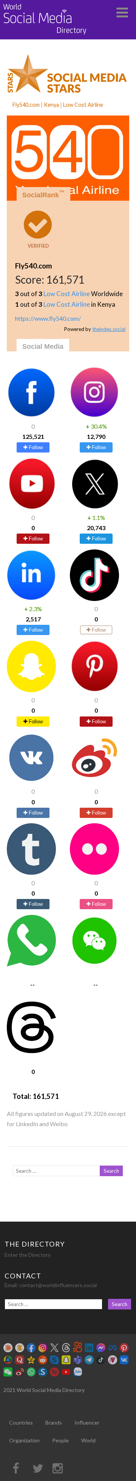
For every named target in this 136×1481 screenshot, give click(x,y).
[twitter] (94, 507)
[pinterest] (94, 689)
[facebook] (31, 415)
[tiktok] (94, 598)
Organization (24, 1440)
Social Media (42, 346)
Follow (35, 447)
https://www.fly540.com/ (48, 318)
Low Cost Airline (66, 294)
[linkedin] (31, 598)
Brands (53, 1422)
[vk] (31, 781)
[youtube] (31, 507)
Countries (21, 1422)
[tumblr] (31, 872)
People (60, 1440)
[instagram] (94, 415)
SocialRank (43, 194)
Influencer (86, 1422)
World (88, 1440)
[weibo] (94, 781)
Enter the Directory (28, 1255)
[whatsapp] (31, 964)
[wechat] (94, 964)
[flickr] (94, 872)
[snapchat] (31, 689)
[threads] (31, 1050)
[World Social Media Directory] (45, 35)
